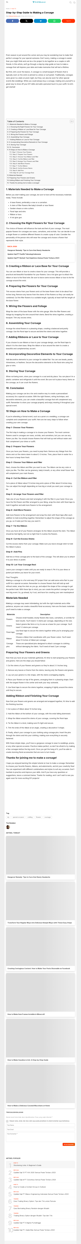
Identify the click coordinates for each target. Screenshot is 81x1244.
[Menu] (7, 2)
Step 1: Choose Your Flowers (22, 152)
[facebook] (12, 21)
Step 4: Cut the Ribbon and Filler (23, 159)
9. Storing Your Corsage (17, 145)
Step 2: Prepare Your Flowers (22, 154)
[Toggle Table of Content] (70, 121)
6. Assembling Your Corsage (19, 137)
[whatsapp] (54, 21)
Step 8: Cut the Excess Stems (22, 168)
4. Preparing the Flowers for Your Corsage (24, 132)
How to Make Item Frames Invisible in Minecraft (26, 1014)
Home (8, 8)
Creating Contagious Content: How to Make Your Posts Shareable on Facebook (39, 968)
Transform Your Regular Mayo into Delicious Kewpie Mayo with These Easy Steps (40, 923)
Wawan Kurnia (13, 16)
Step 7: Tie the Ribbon (19, 166)
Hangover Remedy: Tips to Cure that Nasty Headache (29, 250)
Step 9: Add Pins (18, 170)
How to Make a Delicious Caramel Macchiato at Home (29, 1106)
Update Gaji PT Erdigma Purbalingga (27, 1223)
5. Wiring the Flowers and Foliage (21, 134)
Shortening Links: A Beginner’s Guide (27, 1165)
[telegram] (40, 21)
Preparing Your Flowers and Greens (22, 178)
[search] (71, 2)
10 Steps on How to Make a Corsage (22, 150)
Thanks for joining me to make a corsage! (24, 183)
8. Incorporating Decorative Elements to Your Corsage (28, 142)
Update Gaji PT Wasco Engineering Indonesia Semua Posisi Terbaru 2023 (41, 1194)
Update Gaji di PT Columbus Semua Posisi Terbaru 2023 (35, 1180)
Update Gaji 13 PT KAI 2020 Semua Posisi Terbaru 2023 (35, 1172)
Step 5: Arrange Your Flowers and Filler (26, 161)
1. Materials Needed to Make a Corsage (22, 124)
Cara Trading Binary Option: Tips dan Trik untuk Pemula (35, 1201)
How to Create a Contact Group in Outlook (30, 1187)
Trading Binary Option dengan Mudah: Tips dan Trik (33, 1216)
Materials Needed (15, 175)
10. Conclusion (14, 147)
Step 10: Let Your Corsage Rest (23, 173)
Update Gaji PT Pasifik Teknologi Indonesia (24, 254)
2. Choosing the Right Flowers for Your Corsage (26, 127)
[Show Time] (34, 16)
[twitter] (26, 21)
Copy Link (68, 20)
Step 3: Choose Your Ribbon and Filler (25, 157)
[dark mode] (74, 2)
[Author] (8, 827)
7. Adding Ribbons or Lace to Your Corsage (23, 140)
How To (14, 8)
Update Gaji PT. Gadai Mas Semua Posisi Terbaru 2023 (34, 1230)
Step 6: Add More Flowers (21, 163)
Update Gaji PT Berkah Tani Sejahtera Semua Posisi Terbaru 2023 (33, 258)
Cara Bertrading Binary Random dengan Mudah (31, 1208)
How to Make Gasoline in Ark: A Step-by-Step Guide (28, 1060)
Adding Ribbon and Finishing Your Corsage (24, 180)
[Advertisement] (40, 38)
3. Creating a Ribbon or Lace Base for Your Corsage (27, 129)
